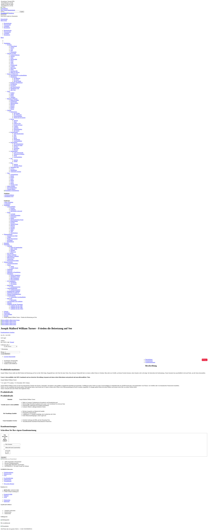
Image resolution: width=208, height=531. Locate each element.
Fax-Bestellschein (8, 478)
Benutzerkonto (7, 23)
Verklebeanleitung (8, 472)
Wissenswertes (7, 474)
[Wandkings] (4, 8)
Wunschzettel (7, 24)
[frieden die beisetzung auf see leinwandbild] (8, 321)
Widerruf (6, 495)
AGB (5, 497)
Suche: (2, 11)
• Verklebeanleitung (9, 195)
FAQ (5, 475)
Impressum (7, 501)
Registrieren (7, 27)
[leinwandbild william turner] (8, 324)
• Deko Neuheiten (8, 202)
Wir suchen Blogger (9, 483)
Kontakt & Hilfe (8, 494)
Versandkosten (7, 481)
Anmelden (6, 26)
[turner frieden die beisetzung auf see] (8, 323)
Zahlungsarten (7, 479)
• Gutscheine (7, 203)
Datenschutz (7, 500)
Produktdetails (149, 361)
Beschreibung (148, 359)
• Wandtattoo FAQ (8, 196)
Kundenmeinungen (150, 362)
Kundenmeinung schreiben (7, 332)
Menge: (3, 352)
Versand (12, 342)
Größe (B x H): (5, 345)
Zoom (18, 320)
